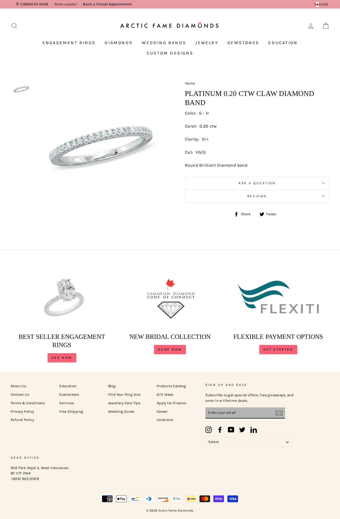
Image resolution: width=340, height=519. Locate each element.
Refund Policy (22, 420)
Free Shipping (71, 411)
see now (62, 358)
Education (283, 42)
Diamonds (119, 42)
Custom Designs (170, 53)
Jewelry (206, 42)
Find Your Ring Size (124, 394)
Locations (165, 420)
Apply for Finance (171, 403)
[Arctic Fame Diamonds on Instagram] (208, 430)
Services (66, 403)
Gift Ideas (165, 394)
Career (162, 411)
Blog (112, 386)
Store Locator (65, 4)
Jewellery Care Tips (124, 403)
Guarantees (69, 394)
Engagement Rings (69, 42)
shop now (170, 349)
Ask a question (257, 183)
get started (278, 349)
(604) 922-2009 (25, 479)
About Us (18, 386)
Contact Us (20, 394)
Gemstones (243, 42)
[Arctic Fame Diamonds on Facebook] (220, 430)
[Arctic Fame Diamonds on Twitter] (242, 430)
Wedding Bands (164, 42)
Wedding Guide (121, 411)
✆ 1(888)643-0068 (32, 4)
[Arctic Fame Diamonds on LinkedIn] (253, 430)
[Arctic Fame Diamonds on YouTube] (231, 430)
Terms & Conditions (28, 403)
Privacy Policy (22, 411)
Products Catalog (171, 386)
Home (190, 83)
